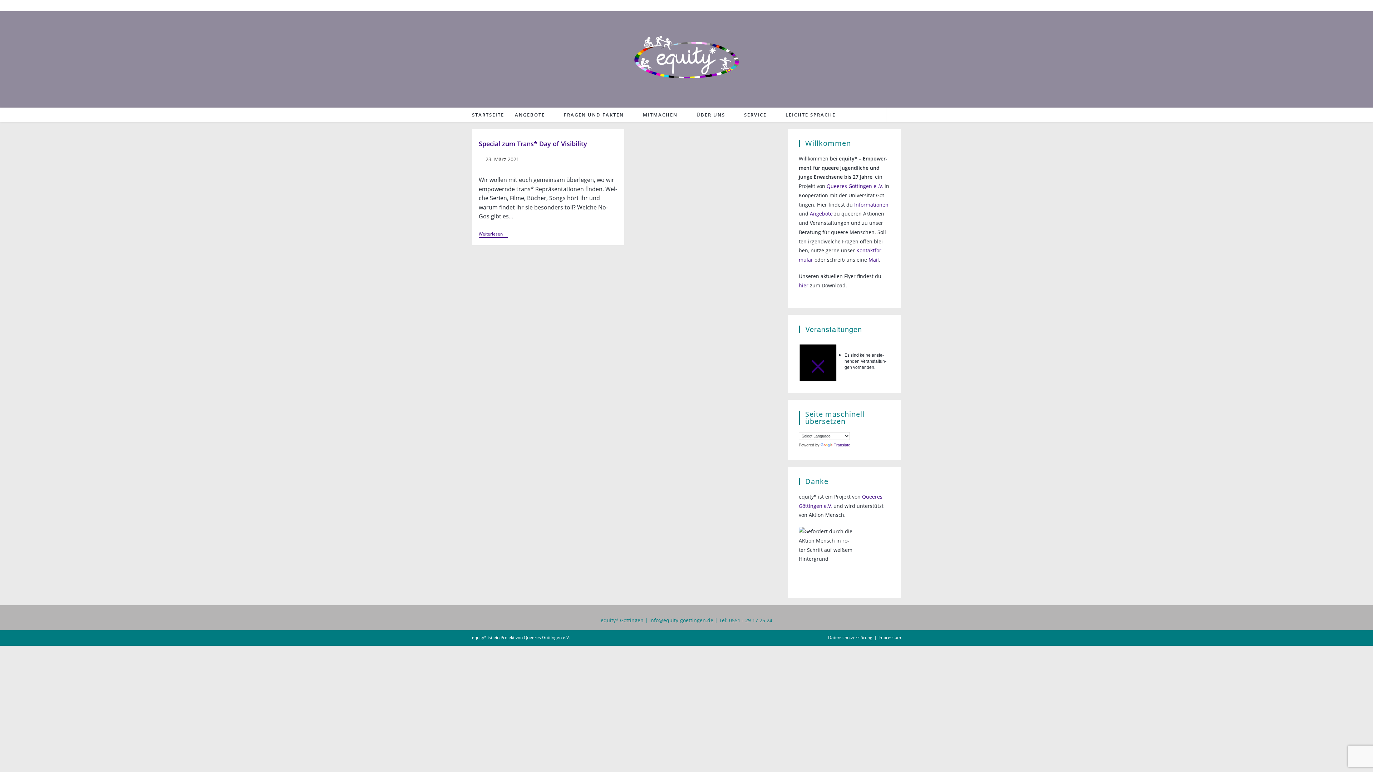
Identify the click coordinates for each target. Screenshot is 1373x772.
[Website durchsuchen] (894, 115)
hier (803, 285)
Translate (842, 445)
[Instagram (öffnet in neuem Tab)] (897, 5)
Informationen (871, 204)
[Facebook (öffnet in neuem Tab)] (889, 5)
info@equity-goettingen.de (681, 620)
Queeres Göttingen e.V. (547, 637)
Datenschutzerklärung (850, 637)
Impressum (890, 637)
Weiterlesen (493, 235)
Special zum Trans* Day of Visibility (533, 143)
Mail (873, 259)
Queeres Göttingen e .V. (855, 186)
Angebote (821, 213)
